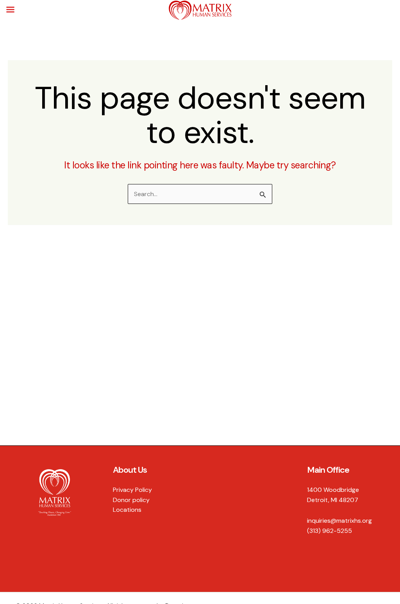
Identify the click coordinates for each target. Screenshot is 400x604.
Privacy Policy (132, 490)
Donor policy (131, 500)
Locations (127, 510)
